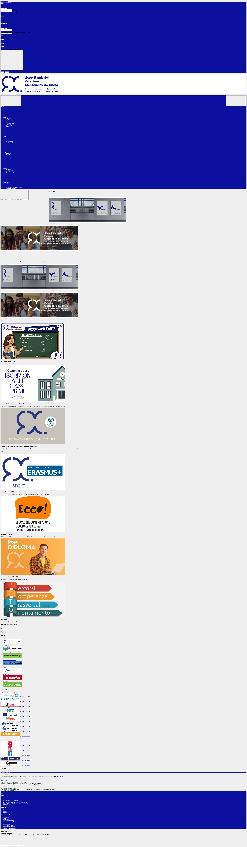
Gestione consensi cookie (8, 825)
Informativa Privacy (7, 819)
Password (15, 11)
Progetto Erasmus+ (7, 492)
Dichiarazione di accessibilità (9, 821)
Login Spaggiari (33, 32)
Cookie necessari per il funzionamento (8, 788)
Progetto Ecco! (6, 534)
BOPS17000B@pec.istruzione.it (17, 803)
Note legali (5, 818)
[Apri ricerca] (236, 100)
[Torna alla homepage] (123, 84)
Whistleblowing (6, 824)
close (2, 106)
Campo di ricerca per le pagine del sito (8, 199)
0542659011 (7, 801)
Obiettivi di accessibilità (8, 822)
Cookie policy (6, 817)
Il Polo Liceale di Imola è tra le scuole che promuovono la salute (19, 446)
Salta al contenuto (4, 1)
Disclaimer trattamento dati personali (8, 835)
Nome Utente (15, 10)
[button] (12, 261)
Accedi (2, 3)
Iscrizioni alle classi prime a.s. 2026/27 (12, 403)
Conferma (7, 72)
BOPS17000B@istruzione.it (17, 802)
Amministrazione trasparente (9, 826)
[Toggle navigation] (11, 100)
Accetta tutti (3, 790)
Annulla (2, 72)
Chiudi (2, 39)
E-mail (14, 29)
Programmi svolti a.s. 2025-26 (10, 361)
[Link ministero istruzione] (6, 2)
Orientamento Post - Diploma (10, 576)
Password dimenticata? (5, 13)
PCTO (4, 619)
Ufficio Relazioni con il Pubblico (9, 820)
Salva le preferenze (10, 790)
